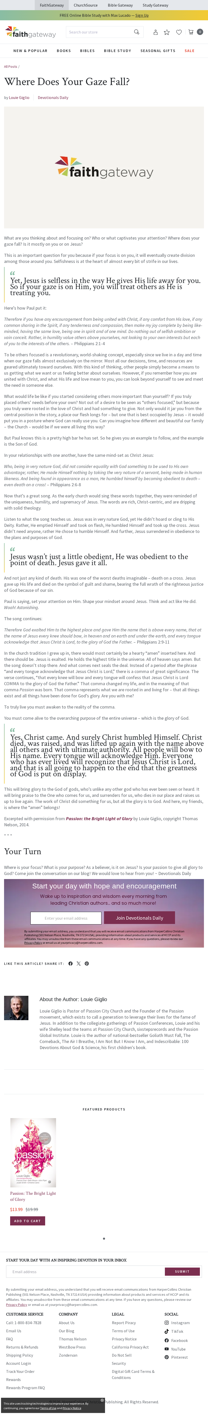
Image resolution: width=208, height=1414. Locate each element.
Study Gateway (155, 5)
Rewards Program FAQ (25, 1387)
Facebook (179, 1340)
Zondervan (68, 1355)
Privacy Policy (16, 1304)
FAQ (9, 1338)
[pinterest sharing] (87, 964)
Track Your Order (20, 1371)
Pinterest (179, 1357)
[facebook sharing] (70, 964)
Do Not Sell (122, 1355)
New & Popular (30, 50)
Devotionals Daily (53, 97)
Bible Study (117, 50)
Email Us (13, 1330)
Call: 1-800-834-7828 (23, 1322)
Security (119, 1363)
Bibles (87, 50)
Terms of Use (123, 1330)
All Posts (10, 66)
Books (64, 50)
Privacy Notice (124, 1338)
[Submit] (136, 32)
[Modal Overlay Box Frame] (104, 913)
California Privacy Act (130, 1347)
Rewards (13, 1379)
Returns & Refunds (22, 1347)
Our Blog (66, 1330)
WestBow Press (72, 1347)
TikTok (177, 1331)
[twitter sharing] (79, 964)
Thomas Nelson (72, 1338)
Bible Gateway (120, 5)
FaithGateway (52, 5)
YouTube (178, 1349)
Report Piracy (124, 1322)
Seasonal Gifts (158, 50)
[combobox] (105, 32)
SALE (190, 50)
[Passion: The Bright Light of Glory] (33, 1152)
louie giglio (19, 97)
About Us (67, 1322)
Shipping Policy (19, 1355)
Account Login (18, 1363)
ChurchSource (86, 5)
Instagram (180, 1322)
